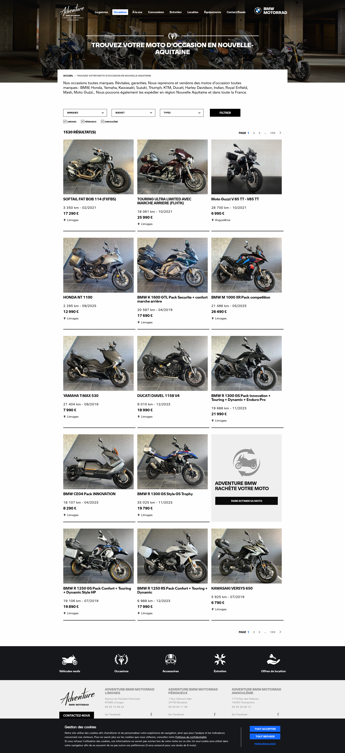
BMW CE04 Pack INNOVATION (89, 493)
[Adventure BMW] (72, 12)
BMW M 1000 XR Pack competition (240, 297)
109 (272, 133)
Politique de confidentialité (190, 736)
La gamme (101, 12)
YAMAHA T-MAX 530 (80, 395)
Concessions (156, 12)
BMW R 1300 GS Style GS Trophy (165, 493)
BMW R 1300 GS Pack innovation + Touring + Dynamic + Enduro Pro (241, 397)
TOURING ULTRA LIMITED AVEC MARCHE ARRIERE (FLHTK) (164, 201)
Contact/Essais (236, 12)
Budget (120, 112)
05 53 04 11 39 (177, 706)
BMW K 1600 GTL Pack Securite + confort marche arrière (172, 299)
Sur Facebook (112, 714)
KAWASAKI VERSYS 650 (232, 588)
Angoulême (111, 121)
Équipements (212, 12)
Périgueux (90, 121)
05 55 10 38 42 (114, 706)
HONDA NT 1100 (77, 297)
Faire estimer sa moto (246, 500)
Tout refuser (265, 736)
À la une (137, 12)
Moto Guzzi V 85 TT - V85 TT (235, 199)
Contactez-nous (76, 715)
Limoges (71, 121)
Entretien (176, 12)
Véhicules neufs (69, 671)
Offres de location (273, 671)
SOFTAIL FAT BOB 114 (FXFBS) (89, 199)
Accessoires (171, 671)
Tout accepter (265, 728)
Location (192, 12)
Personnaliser (265, 743)
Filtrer (225, 113)
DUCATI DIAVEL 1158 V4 (158, 395)
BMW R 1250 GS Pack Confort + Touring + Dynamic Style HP (97, 590)
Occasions (121, 671)
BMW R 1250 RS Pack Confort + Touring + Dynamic (172, 590)
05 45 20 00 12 (241, 706)
